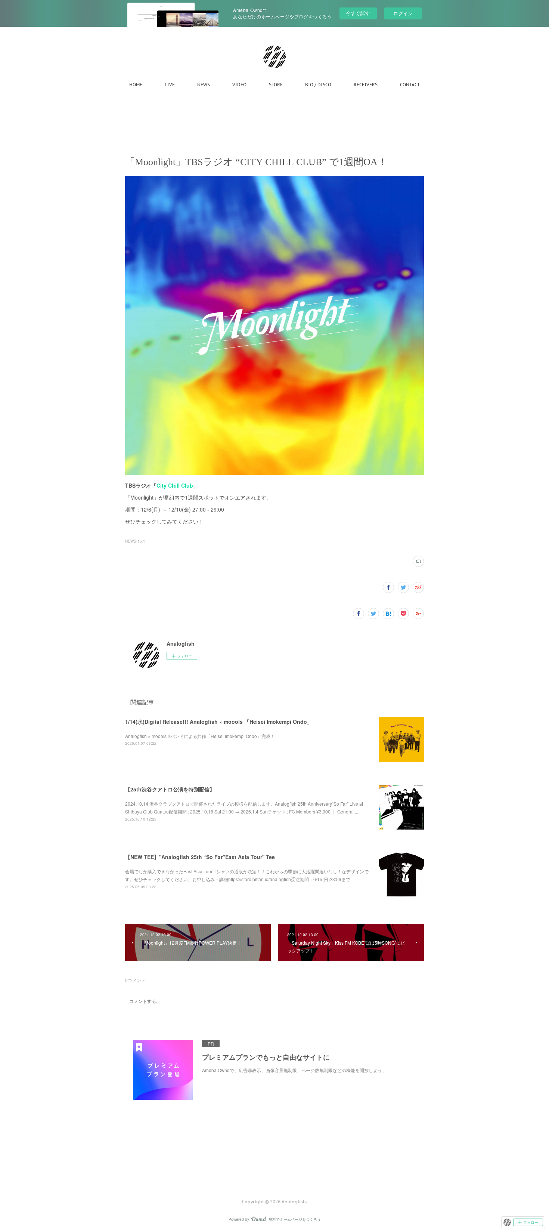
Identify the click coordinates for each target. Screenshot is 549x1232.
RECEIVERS (366, 84)
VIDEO (239, 84)
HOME (135, 84)
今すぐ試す (358, 12)
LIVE (170, 84)
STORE (276, 84)
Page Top (274, 1171)
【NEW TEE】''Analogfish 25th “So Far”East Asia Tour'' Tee (200, 857)
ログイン (403, 13)
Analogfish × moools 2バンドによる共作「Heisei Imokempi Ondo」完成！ (200, 736)
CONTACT (410, 84)
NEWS (203, 84)
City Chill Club (174, 485)
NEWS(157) (135, 541)
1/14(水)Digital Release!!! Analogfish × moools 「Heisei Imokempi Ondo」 (218, 721)
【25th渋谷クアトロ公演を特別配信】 (170, 789)
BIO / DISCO (318, 84)
